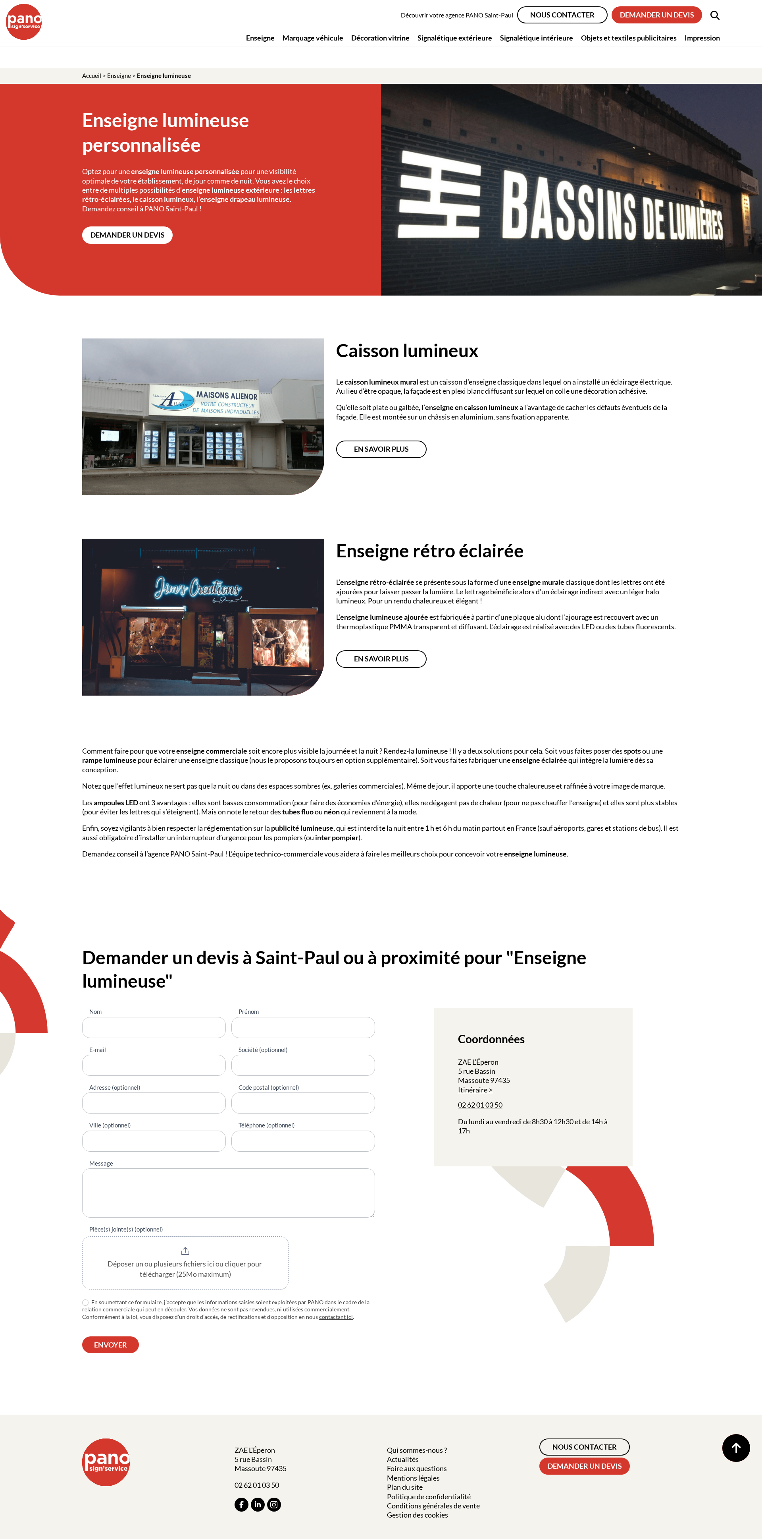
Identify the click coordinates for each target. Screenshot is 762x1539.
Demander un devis (657, 14)
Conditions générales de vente (433, 1505)
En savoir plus (381, 449)
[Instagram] (274, 1505)
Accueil (91, 75)
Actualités (403, 1459)
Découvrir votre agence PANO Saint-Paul (457, 15)
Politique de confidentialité (429, 1496)
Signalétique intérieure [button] (536, 37)
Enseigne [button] (260, 37)
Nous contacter (562, 14)
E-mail (97, 1049)
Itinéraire (472, 1089)
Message (101, 1163)
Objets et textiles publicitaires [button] (629, 37)
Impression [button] (702, 37)
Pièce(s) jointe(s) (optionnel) (126, 1229)
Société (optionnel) (263, 1049)
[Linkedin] (258, 1505)
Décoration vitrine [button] (380, 37)
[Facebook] (241, 1505)
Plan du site (405, 1487)
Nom (95, 1011)
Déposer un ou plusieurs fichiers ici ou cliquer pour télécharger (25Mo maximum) (185, 1268)
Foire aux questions (417, 1468)
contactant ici (336, 1316)
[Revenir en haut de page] (736, 1448)
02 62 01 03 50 (480, 1104)
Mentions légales (413, 1477)
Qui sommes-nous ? (417, 1450)
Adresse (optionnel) (114, 1087)
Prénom (249, 1011)
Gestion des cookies (417, 1514)
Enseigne (119, 75)
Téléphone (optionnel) (267, 1125)
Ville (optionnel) (110, 1125)
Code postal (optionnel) (269, 1087)
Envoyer (110, 1344)
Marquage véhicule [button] (313, 37)
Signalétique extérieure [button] (455, 37)
